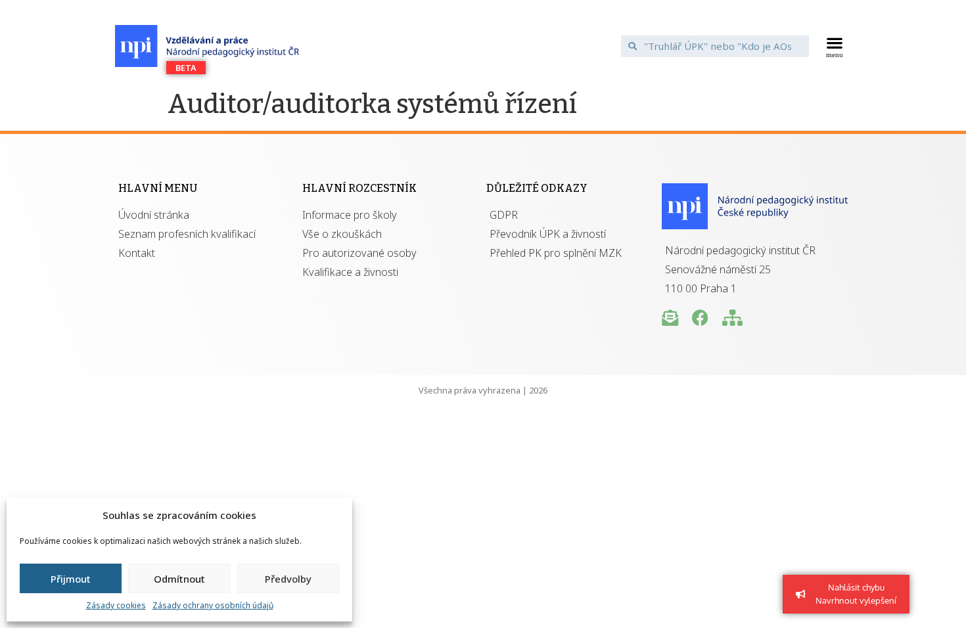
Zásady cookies (116, 605)
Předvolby (288, 578)
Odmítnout (179, 578)
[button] (835, 46)
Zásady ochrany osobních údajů (212, 605)
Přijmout (71, 578)
